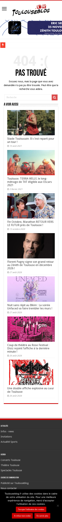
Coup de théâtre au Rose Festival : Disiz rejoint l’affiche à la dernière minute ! (28, 348)
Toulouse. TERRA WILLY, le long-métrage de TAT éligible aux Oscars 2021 (29, 182)
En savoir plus (42, 516)
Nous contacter (9, 488)
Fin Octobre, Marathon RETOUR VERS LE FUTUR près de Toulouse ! (30, 223)
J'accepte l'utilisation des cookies (31, 509)
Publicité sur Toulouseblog (15, 483)
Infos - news (7, 431)
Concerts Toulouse (10, 460)
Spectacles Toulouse (11, 470)
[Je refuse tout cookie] (57, 505)
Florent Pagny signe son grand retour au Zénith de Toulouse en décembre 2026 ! (30, 265)
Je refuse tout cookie (22, 516)
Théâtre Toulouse (10, 465)
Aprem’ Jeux (13, 45)
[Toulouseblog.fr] (31, 10)
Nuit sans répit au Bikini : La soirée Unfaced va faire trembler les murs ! (29, 307)
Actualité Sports (9, 441)
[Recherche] (55, 97)
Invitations (6, 436)
